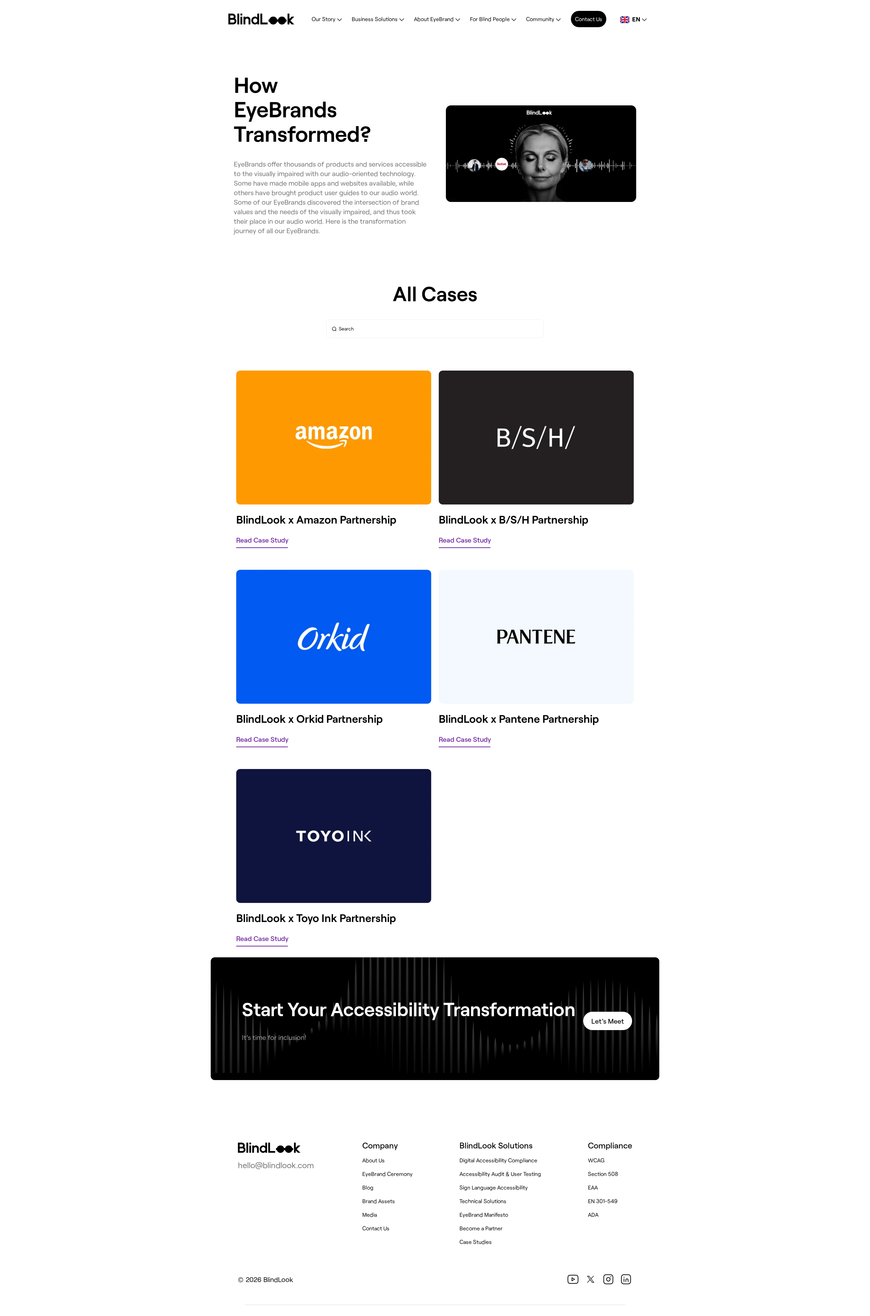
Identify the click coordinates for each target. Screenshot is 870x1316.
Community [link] (540, 19)
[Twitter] (591, 1279)
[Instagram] (608, 1279)
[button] (573, 1279)
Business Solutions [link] (375, 19)
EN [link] (636, 19)
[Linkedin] (626, 1279)
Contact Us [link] (588, 19)
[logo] (269, 1148)
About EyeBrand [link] (434, 19)
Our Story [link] (323, 19)
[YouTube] (573, 1279)
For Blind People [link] (490, 19)
